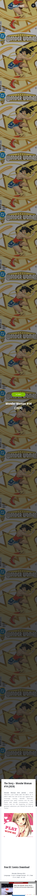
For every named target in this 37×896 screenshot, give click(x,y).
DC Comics (18, 394)
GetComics (18, 6)
